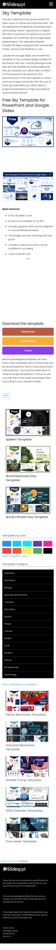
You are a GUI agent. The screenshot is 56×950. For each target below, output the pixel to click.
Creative (9, 602)
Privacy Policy (9, 933)
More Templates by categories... (20, 684)
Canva (28, 350)
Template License (10, 931)
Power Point (28, 331)
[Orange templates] (19, 551)
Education (9, 609)
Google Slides (28, 341)
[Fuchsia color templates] (50, 544)
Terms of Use (8, 928)
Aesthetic (9, 573)
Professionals (11, 667)
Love (6, 645)
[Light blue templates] (19, 544)
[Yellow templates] (29, 551)
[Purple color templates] (39, 544)
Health (7, 638)
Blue (6, 395)
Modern (8, 652)
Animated (9, 580)
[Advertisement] (29, 155)
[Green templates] (39, 551)
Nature (8, 660)
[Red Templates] (9, 551)
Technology (10, 674)
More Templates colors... (15, 556)
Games (8, 631)
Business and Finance (15, 594)
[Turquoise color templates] (29, 544)
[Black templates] (50, 551)
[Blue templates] (9, 544)
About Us (7, 936)
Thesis (7, 623)
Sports (7, 616)
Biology (8, 587)
